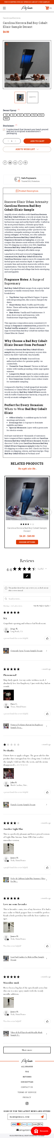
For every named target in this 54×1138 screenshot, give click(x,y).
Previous (3, 511)
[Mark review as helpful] (47, 638)
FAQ (27, 1071)
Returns (27, 1077)
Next (50, 511)
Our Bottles (27, 1082)
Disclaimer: (10, 125)
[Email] (10, 162)
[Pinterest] (25, 162)
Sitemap (41, 1136)
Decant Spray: (11, 110)
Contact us (27, 1087)
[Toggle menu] (8, 8)
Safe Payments (28, 178)
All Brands (27, 1066)
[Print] (15, 162)
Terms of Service (27, 1092)
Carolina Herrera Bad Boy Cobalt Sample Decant (27, 529)
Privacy (27, 1097)
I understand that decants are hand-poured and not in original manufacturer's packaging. (27, 131)
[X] (20, 162)
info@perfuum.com (28, 1130)
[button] (46, 568)
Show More (22, 765)
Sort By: (36, 606)
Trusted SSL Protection (30, 181)
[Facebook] (5, 162)
